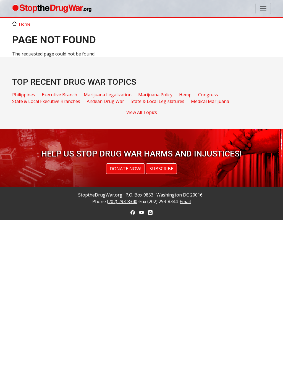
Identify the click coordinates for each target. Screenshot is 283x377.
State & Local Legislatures (157, 101)
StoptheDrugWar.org (100, 195)
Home (24, 24)
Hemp (185, 95)
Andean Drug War (105, 101)
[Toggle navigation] (263, 8)
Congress (208, 95)
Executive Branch (59, 95)
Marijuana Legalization (108, 95)
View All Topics (141, 112)
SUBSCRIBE (161, 169)
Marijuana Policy (155, 95)
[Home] (51, 8)
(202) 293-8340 (122, 201)
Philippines (23, 95)
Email (185, 201)
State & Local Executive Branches (46, 101)
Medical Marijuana (210, 101)
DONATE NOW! (125, 169)
